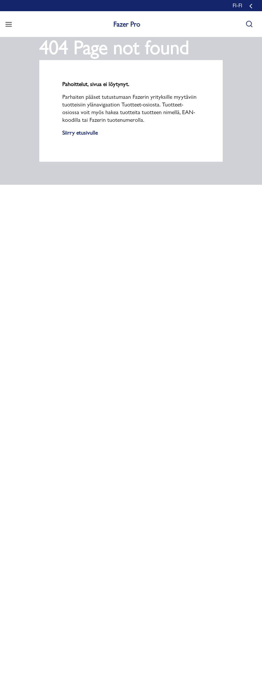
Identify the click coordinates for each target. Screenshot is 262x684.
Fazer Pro (126, 24)
